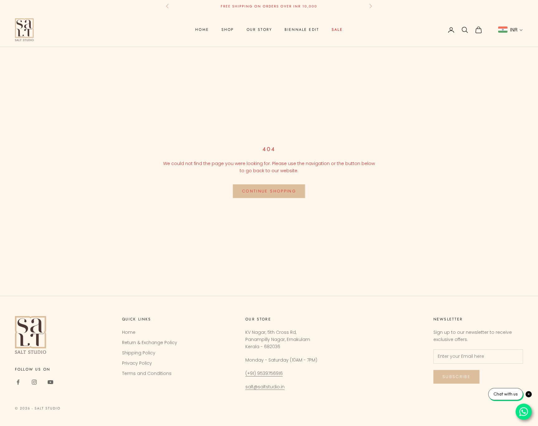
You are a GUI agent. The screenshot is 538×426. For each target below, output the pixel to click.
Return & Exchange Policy (149, 342)
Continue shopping (269, 191)
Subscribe (456, 377)
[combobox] (510, 30)
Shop (227, 29)
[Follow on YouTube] (50, 382)
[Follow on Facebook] (18, 382)
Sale (337, 29)
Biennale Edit (302, 29)
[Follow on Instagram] (34, 382)
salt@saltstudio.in (265, 387)
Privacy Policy (137, 363)
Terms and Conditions (147, 373)
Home (202, 29)
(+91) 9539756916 (264, 373)
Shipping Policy (138, 353)
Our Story (259, 29)
